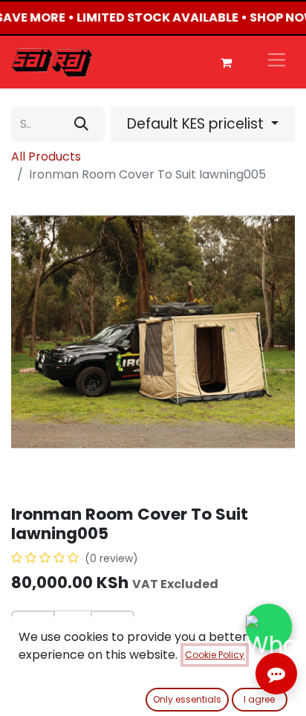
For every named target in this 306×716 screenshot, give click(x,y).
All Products (46, 156)
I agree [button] (259, 699)
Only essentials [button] (187, 699)
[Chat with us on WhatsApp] (268, 626)
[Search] (81, 124)
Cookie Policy (214, 654)
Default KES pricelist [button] (197, 124)
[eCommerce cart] (226, 62)
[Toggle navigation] (276, 62)
